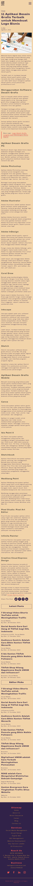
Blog (16, 821)
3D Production (17, 846)
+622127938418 (17, 867)
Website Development (16, 841)
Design (3, 11)
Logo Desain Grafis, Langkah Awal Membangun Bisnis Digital (15, 135)
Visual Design (16, 833)
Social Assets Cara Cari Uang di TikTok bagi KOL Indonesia (15, 629)
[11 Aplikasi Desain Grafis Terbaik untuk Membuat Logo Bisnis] (16, 43)
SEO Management (16, 838)
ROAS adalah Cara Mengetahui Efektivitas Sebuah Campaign (14, 776)
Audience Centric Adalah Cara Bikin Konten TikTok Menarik (15, 642)
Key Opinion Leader (16, 843)
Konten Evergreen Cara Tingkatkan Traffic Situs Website (15, 789)
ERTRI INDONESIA (15, 881)
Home (16, 810)
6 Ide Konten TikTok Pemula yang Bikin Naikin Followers (16, 656)
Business (4, 675)
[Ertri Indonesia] (2, 3)
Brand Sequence (16, 815)
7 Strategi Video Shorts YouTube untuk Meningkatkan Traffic (14, 615)
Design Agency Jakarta (15, 595)
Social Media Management (16, 830)
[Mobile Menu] (30, 3)
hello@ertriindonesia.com (16, 865)
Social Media (5, 621)
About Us (16, 813)
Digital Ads (16, 836)
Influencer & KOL (7, 634)
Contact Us (16, 823)
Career (16, 818)
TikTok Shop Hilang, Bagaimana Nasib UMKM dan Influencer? (15, 670)
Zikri (4, 28)
